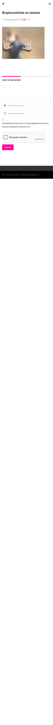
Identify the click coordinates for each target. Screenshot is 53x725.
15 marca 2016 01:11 (12, 19)
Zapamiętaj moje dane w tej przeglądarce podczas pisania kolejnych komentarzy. (25, 125)
